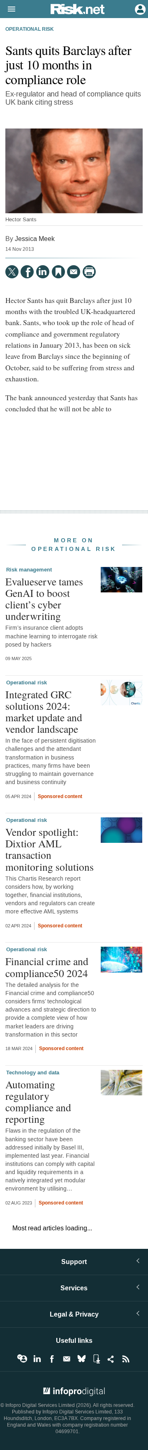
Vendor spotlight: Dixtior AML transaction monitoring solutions (49, 849)
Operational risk (29, 29)
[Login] (139, 8)
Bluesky (81, 1359)
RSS (126, 1359)
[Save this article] (58, 271)
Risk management (29, 570)
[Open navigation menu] (8, 9)
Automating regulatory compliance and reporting (38, 1101)
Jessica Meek (35, 239)
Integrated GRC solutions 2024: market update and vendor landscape (43, 711)
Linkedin (37, 1359)
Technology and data (32, 1072)
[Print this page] (89, 271)
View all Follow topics (22, 1359)
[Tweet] (11, 271)
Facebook (52, 1359)
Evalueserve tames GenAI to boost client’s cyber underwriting (44, 599)
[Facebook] (27, 271)
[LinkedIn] (42, 271)
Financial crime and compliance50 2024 (46, 966)
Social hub (111, 1359)
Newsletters (67, 1359)
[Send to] (73, 271)
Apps (96, 1359)
